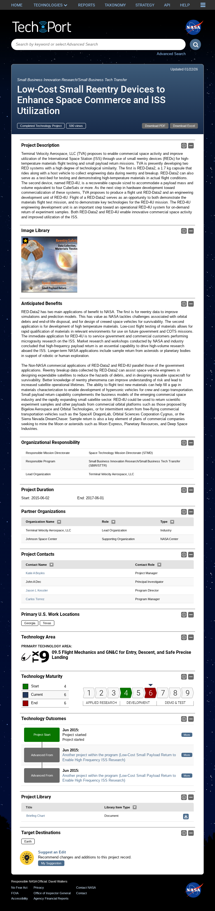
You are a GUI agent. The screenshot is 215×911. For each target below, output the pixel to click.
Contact (81, 893)
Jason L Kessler (37, 590)
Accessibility (19, 898)
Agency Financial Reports (51, 898)
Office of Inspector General (52, 893)
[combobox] (98, 44)
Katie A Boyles (35, 573)
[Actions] (59, 522)
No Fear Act (19, 887)
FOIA (14, 893)
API (167, 5)
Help (185, 5)
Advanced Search (171, 54)
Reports (86, 5)
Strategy (144, 5)
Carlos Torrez (35, 599)
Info (184, 145)
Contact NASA (86, 887)
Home (16, 5)
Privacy (39, 887)
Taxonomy (115, 5)
